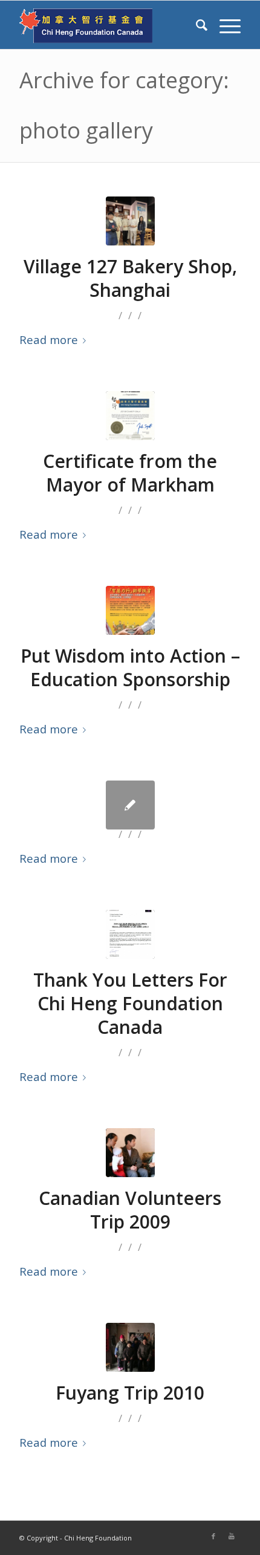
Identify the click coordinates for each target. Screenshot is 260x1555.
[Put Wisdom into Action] (130, 610)
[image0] (130, 220)
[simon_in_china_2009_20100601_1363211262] (130, 1152)
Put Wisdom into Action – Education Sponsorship (130, 667)
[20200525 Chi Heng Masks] (130, 934)
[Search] (195, 25)
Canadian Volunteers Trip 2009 (130, 1210)
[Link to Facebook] (213, 1536)
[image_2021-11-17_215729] (130, 415)
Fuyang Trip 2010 (130, 1392)
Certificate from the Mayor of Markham (130, 473)
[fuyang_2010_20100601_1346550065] (130, 1347)
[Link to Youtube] (232, 1536)
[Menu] (224, 25)
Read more (48, 339)
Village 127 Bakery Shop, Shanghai (130, 278)
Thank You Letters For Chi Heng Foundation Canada (130, 1003)
